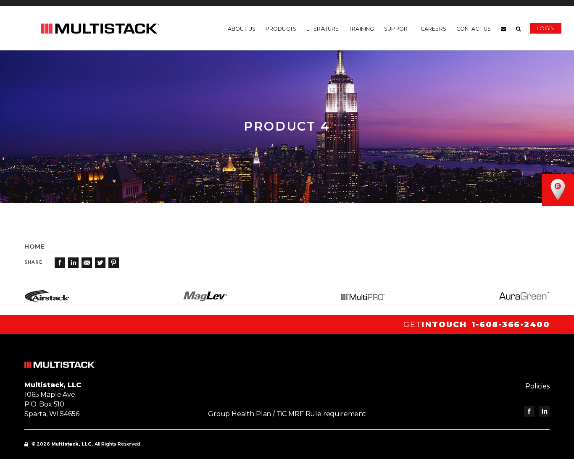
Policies (537, 386)
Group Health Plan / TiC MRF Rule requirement (287, 414)
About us (241, 28)
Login (546, 28)
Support (397, 28)
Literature (322, 28)
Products (281, 28)
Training (361, 28)
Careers (433, 28)
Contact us (473, 28)
